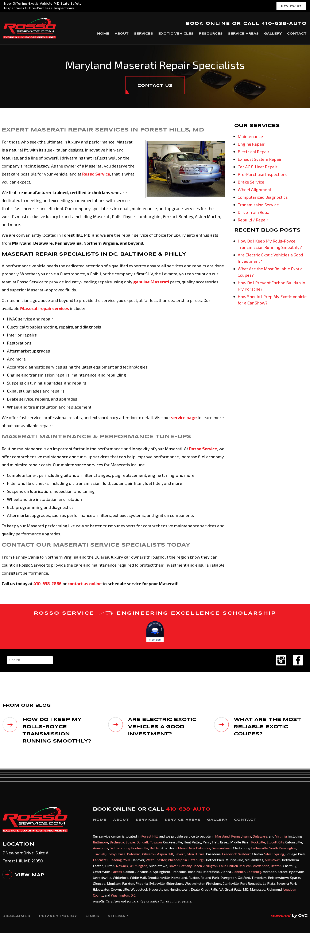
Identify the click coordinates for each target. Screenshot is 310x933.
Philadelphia (177, 860)
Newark (122, 866)
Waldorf (244, 854)
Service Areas (243, 33)
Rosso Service (96, 173)
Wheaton (149, 854)
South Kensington (282, 848)
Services (143, 33)
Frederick (229, 854)
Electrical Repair (254, 151)
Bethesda (117, 842)
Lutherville (259, 848)
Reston (276, 866)
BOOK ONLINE (208, 24)
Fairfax (116, 872)
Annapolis (100, 848)
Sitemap (118, 916)
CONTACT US (155, 86)
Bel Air (155, 848)
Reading (115, 860)
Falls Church (228, 866)
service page (184, 417)
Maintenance (250, 136)
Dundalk (142, 842)
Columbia (203, 848)
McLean (245, 866)
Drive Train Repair (255, 212)
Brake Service (251, 181)
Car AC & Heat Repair (258, 166)
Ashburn (238, 872)
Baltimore (100, 842)
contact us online (84, 583)
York (126, 860)
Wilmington (138, 866)
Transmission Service (258, 204)
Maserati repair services (44, 308)
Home (103, 33)
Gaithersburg (120, 848)
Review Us (291, 5)
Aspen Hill (165, 854)
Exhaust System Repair (260, 159)
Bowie (130, 842)
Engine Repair (251, 143)
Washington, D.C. (123, 895)
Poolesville (139, 848)
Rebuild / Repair (253, 219)
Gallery (273, 33)
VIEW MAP (29, 875)
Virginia (281, 836)
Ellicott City (275, 842)
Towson (156, 842)
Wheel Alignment (254, 189)
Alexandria (261, 866)
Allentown (272, 860)
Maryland (222, 836)
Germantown (222, 848)
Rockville (258, 842)
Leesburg (254, 872)
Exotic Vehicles (176, 33)
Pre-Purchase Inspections (262, 174)
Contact (297, 33)
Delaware (260, 836)
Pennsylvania (241, 836)
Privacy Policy (58, 916)
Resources (211, 33)
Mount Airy (186, 848)
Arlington (210, 866)
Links (92, 916)
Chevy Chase (115, 854)
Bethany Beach (190, 866)
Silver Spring (274, 854)
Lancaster (100, 860)
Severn (180, 854)
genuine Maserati (151, 281)
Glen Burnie (196, 854)
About (122, 33)
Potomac (133, 854)
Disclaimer (17, 916)
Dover (173, 866)
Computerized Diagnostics (263, 197)
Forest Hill (149, 836)
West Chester (156, 860)
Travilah (99, 854)
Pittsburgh (196, 860)
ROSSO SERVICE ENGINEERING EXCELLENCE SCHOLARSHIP (155, 613)
